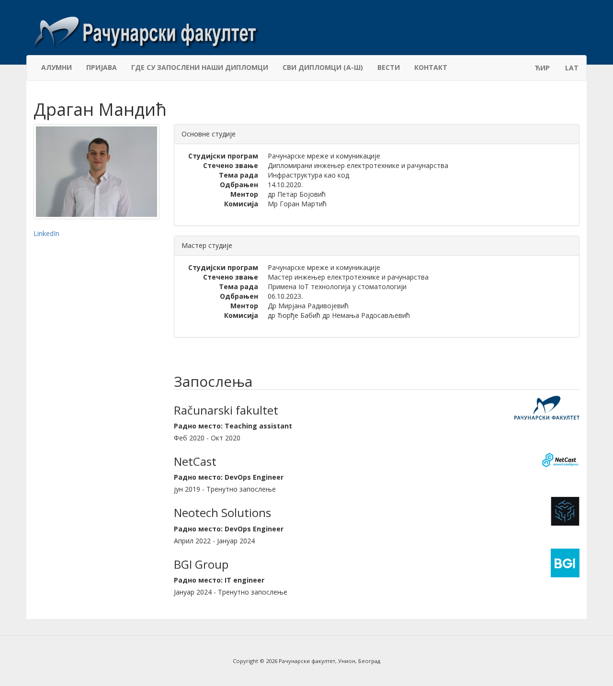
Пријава (101, 67)
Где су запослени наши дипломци (199, 67)
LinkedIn (46, 233)
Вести (388, 67)
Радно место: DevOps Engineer (229, 477)
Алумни (56, 67)
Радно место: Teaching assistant (233, 425)
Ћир (542, 67)
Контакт (430, 67)
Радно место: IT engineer (219, 580)
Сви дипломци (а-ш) (323, 67)
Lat (572, 67)
